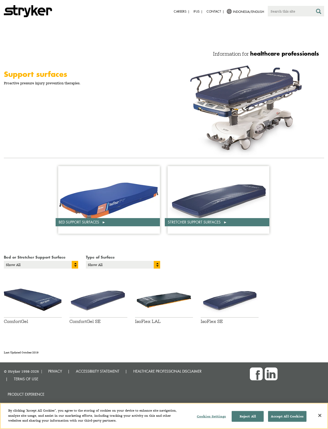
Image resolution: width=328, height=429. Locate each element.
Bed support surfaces (79, 222)
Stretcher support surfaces (195, 222)
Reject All (248, 416)
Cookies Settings (211, 416)
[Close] (319, 415)
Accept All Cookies (287, 416)
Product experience (26, 394)
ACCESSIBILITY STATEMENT (97, 371)
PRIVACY (55, 371)
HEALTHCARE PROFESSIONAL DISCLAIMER (167, 371)
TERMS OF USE (26, 378)
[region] (164, 416)
